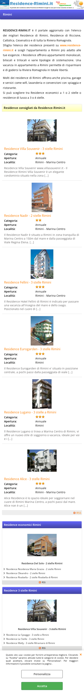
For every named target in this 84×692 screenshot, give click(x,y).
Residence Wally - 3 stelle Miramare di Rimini (30, 643)
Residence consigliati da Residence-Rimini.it (34, 108)
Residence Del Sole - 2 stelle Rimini (42, 563)
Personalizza (42, 674)
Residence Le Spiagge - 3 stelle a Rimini (27, 634)
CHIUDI (81, 654)
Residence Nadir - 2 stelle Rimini (27, 215)
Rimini (7, 14)
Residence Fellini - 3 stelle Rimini (27, 282)
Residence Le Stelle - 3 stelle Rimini (25, 638)
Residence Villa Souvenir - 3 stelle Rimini (33, 149)
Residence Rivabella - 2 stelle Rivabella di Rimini (32, 577)
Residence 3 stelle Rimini (20, 590)
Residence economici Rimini (22, 525)
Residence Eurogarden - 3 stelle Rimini (32, 349)
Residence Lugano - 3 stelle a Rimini (30, 412)
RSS (78, 513)
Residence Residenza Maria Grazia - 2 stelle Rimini (33, 569)
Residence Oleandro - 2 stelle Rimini (25, 573)
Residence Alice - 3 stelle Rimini (27, 479)
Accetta (42, 686)
